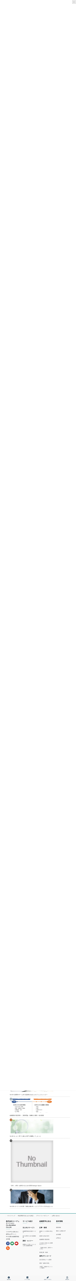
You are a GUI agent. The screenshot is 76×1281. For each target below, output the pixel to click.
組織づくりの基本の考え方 (46, 1232)
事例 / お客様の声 (61, 1231)
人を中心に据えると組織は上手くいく (46, 1243)
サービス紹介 (27, 1279)
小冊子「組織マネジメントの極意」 (46, 1267)
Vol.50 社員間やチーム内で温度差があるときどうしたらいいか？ (28, 1094)
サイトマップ (11, 1215)
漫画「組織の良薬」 (44, 1263)
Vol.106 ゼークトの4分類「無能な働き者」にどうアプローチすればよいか (31, 1206)
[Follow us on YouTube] (16, 1243)
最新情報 (58, 1227)
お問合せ (58, 1238)
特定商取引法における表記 (25, 1215)
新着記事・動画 (43, 1252)
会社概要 (58, 1234)
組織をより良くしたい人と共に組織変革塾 (29, 1245)
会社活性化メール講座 (45, 1259)
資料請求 (67, 1279)
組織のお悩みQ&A (44, 1236)
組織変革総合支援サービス (29, 1232)
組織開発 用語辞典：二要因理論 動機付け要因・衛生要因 (27, 1115)
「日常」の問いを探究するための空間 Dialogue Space (25, 1185)
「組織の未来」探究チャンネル (46, 1248)
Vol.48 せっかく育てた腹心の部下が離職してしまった (25, 1136)
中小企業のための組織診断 (29, 1236)
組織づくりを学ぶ (47, 1279)
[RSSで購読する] (8, 1248)
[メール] (12, 1243)
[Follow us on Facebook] (8, 1243)
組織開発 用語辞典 (44, 1239)
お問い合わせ (56, 1215)
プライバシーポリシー (42, 1215)
